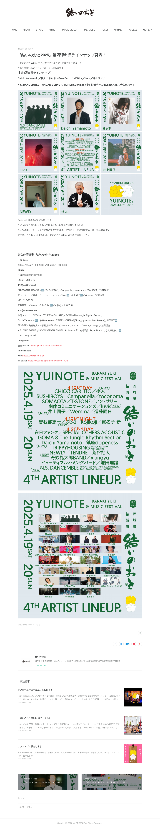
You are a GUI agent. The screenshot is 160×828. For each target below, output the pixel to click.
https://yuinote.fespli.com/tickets (46, 345)
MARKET (118, 30)
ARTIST (53, 30)
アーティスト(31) (34, 624)
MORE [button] (146, 30)
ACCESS (133, 30)
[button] (14, 29)
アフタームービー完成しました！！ (35, 689)
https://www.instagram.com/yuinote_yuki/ (48, 360)
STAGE (39, 30)
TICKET (104, 30)
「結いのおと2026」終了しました (34, 717)
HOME (14, 30)
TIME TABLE (88, 30)
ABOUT (26, 30)
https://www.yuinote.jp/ (33, 355)
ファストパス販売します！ (31, 746)
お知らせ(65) (22, 624)
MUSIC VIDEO (69, 30)
